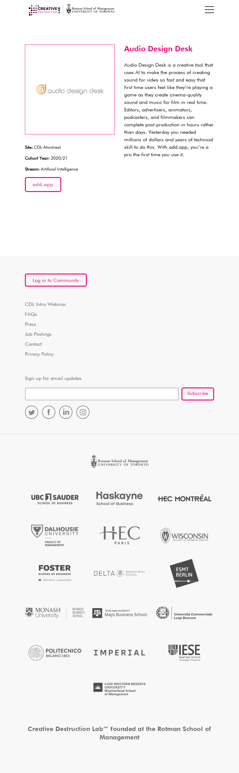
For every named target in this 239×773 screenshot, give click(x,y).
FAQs (31, 314)
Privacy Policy (39, 354)
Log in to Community (56, 280)
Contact (33, 344)
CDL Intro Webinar (45, 304)
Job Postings (38, 334)
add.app (43, 184)
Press (30, 324)
